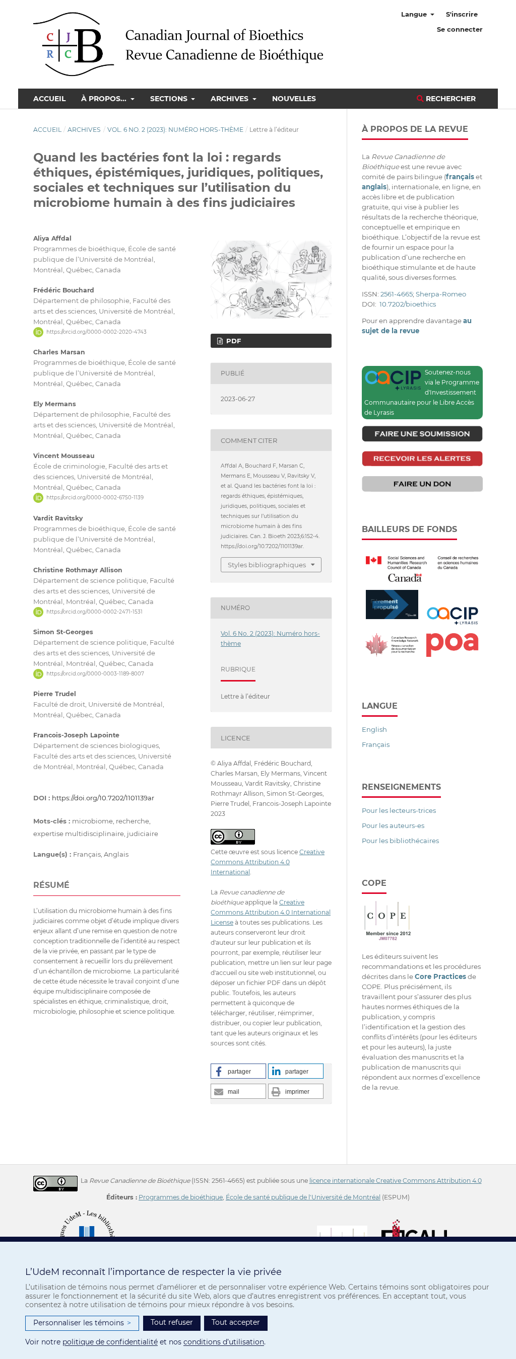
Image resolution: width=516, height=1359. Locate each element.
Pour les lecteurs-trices (399, 810)
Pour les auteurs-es (393, 825)
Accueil (49, 98)
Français (376, 744)
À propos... (104, 98)
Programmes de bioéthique (181, 1197)
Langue (415, 14)
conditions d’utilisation (223, 1341)
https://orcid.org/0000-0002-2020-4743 (96, 332)
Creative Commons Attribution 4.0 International (268, 862)
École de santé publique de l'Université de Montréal (303, 1197)
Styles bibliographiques (267, 565)
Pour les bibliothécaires (400, 841)
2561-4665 (396, 294)
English (374, 729)
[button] (238, 1071)
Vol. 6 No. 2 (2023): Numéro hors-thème (175, 129)
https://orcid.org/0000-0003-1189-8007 (95, 673)
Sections (169, 98)
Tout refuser (172, 1322)
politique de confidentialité (110, 1341)
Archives (230, 98)
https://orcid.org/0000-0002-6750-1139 (95, 497)
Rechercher (450, 98)
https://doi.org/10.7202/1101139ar (103, 798)
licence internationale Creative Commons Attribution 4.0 (395, 1180)
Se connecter (460, 29)
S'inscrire (462, 14)
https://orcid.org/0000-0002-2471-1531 (94, 612)
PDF (232, 341)
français (460, 177)
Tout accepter (236, 1322)
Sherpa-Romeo (441, 294)
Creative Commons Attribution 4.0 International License (271, 912)
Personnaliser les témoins (82, 1322)
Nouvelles (294, 98)
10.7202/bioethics (407, 304)
